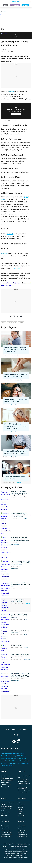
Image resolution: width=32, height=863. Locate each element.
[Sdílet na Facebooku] (11, 316)
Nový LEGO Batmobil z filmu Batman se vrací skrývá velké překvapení (19, 616)
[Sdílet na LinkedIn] (17, 316)
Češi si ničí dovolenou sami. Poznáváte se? (15, 478)
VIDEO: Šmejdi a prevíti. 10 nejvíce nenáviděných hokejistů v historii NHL (20, 656)
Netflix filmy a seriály (5, 836)
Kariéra (25, 729)
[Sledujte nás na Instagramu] (17, 735)
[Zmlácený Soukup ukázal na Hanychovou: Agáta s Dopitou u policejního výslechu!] (5, 501)
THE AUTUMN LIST (16, 645)
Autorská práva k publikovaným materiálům (15, 849)
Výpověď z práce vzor (6, 813)
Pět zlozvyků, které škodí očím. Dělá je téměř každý (15, 400)
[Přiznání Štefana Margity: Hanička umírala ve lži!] (5, 636)
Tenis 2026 (20, 809)
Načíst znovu (16, 114)
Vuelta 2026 (10, 765)
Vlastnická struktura (20, 855)
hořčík (3, 199)
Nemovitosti (9, 758)
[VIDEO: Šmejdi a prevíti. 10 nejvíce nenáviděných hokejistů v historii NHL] (5, 662)
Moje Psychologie (6, 753)
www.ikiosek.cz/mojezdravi (11, 283)
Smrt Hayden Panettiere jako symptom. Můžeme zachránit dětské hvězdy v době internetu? (20, 539)
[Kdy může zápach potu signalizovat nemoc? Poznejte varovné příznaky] (16, 416)
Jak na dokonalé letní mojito (24, 790)
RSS (20, 729)
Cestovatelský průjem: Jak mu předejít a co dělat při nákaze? (15, 452)
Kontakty (7, 729)
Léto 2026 (21, 772)
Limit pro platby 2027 (22, 830)
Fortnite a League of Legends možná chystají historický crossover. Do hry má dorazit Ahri (21, 515)
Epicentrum (3, 776)
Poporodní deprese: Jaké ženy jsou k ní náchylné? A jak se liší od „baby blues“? (15, 350)
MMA (19, 802)
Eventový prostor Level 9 (14, 763)
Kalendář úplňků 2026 (6, 784)
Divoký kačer (4, 815)
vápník (26, 197)
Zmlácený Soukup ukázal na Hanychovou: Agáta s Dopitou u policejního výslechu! (19, 493)
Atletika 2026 (21, 813)
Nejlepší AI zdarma (5, 830)
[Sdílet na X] (14, 316)
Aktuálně (4, 772)
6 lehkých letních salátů (23, 793)
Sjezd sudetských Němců (6, 806)
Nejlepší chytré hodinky (6, 832)
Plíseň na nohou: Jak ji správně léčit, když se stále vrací (15, 375)
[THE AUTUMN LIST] (5, 648)
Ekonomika (21, 821)
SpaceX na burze (4, 825)
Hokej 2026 (20, 807)
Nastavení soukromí (11, 855)
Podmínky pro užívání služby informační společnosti (16, 851)
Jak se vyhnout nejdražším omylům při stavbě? (18, 600)
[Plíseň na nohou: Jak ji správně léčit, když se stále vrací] (16, 366)
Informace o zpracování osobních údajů (13, 853)
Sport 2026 (22, 798)
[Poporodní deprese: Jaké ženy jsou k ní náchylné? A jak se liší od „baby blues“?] (16, 339)
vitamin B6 (10, 234)
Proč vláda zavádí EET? (6, 808)
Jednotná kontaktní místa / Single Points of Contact (15, 857)
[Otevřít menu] (29, 2)
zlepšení (11, 91)
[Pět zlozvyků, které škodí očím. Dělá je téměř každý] (16, 391)
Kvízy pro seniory (5, 782)
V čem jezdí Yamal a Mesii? (7, 780)
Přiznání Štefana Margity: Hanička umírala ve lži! (20, 631)
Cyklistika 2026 (21, 815)
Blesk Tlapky (15, 753)
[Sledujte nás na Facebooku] (14, 735)
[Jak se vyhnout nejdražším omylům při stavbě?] (6, 605)
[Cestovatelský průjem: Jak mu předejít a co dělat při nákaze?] (16, 443)
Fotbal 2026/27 (21, 805)
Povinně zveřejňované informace (16, 859)
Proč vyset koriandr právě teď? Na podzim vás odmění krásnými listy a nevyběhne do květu (20, 563)
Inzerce (14, 729)
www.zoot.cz (18, 268)
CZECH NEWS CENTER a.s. (22, 843)
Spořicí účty (20, 828)
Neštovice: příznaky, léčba (7, 778)
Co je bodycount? (5, 786)
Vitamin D (4, 253)
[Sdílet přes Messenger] (21, 316)
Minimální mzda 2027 (22, 834)
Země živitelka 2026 (22, 836)
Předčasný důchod (22, 825)
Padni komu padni (5, 810)
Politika (3, 798)
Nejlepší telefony (5, 828)
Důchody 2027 (21, 832)
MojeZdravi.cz (4, 11)
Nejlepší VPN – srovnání (6, 834)
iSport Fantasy (10, 756)
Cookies (24, 853)
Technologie (5, 821)
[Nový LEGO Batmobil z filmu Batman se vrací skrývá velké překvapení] (5, 621)
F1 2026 (20, 811)
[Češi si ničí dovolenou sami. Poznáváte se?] (16, 468)
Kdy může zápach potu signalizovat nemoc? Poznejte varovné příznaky (15, 426)
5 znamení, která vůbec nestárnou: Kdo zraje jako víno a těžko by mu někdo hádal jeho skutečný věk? (20, 675)
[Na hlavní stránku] (16, 2)
